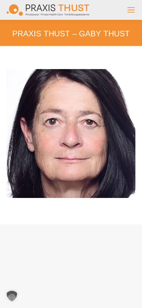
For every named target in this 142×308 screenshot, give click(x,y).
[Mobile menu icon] (131, 10)
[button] (12, 296)
